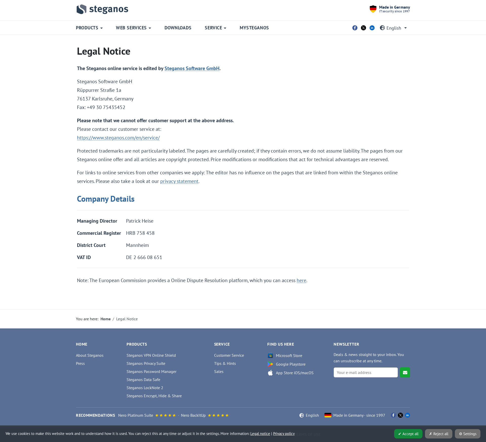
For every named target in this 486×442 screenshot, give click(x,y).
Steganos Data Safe (143, 379)
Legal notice (260, 433)
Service (213, 28)
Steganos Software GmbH (192, 68)
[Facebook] (354, 27)
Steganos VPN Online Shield (151, 355)
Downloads (178, 28)
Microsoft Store (289, 355)
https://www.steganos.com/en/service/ (118, 137)
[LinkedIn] (372, 27)
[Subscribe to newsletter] (405, 372)
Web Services (131, 28)
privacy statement (179, 181)
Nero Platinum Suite (135, 415)
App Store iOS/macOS (295, 372)
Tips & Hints (225, 363)
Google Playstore (291, 364)
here (301, 280)
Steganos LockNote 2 (145, 387)
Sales (219, 371)
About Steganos (90, 355)
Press (80, 363)
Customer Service (229, 355)
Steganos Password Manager (151, 371)
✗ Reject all (438, 433)
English (394, 28)
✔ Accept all (408, 433)
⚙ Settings (467, 433)
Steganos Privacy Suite (146, 363)
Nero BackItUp (193, 415)
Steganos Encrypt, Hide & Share (154, 395)
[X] (363, 27)
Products (87, 28)
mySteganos (254, 28)
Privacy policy (284, 433)
